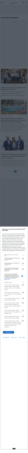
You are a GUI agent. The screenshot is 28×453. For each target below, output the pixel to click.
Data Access (14, 337)
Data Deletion (6, 337)
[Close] (25, 229)
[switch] (22, 258)
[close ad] (14, 448)
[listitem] (14, 255)
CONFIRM (8, 332)
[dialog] (14, 339)
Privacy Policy (22, 337)
